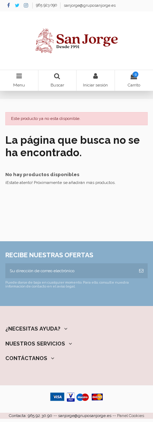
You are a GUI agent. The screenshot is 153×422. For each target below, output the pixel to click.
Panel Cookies (130, 415)
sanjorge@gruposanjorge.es (90, 5)
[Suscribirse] (141, 270)
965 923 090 (47, 5)
